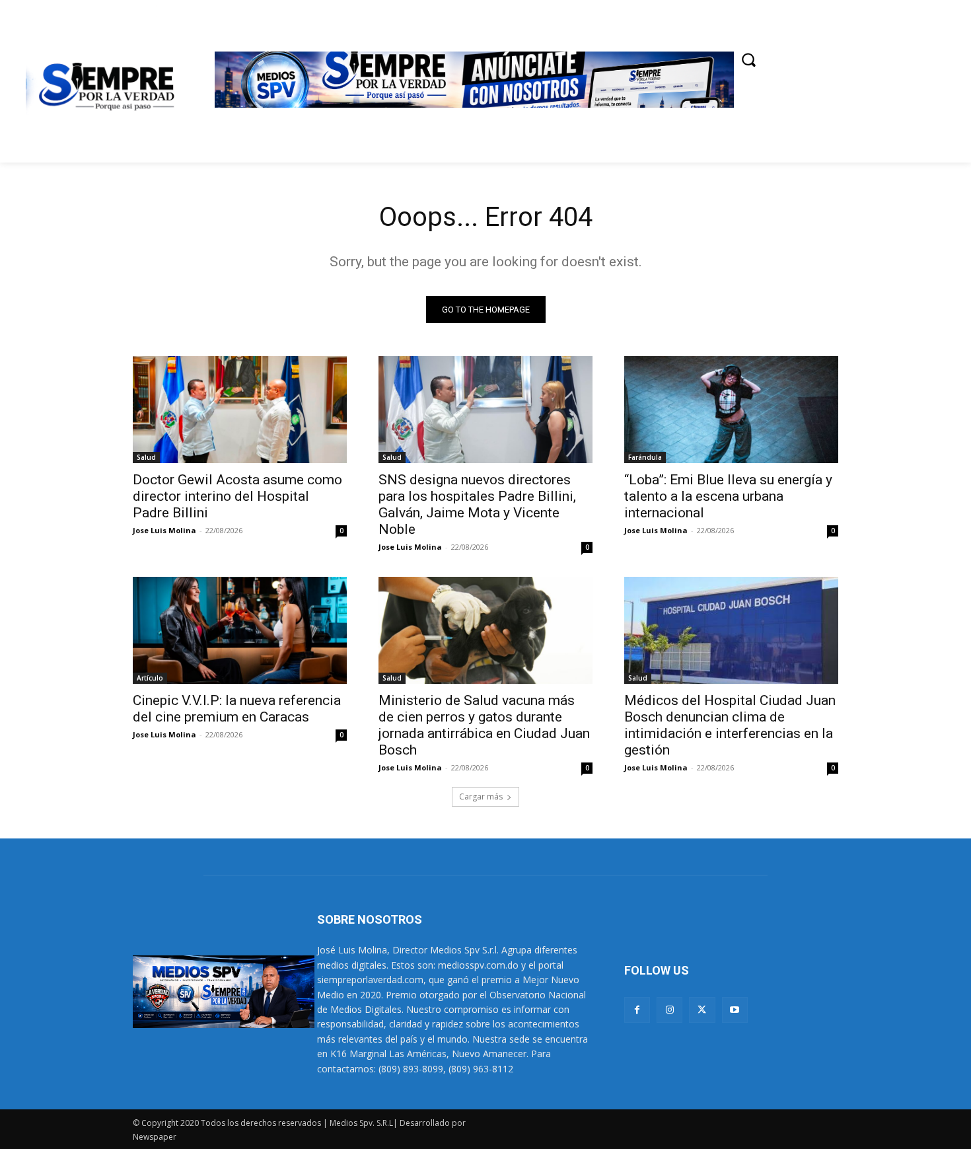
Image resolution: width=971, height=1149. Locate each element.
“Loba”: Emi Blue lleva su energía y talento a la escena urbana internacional (728, 496)
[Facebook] (637, 1010)
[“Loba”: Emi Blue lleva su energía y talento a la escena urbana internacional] (731, 409)
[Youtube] (735, 1010)
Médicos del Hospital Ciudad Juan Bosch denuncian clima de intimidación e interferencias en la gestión (730, 725)
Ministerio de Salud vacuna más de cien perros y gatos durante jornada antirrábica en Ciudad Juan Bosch (484, 725)
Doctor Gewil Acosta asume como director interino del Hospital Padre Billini (237, 496)
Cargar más (481, 796)
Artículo (150, 678)
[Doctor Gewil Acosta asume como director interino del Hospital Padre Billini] (240, 409)
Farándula (645, 457)
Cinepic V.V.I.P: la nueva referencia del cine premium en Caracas (237, 708)
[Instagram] (669, 1010)
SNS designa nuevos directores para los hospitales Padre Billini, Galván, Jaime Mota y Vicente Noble (477, 504)
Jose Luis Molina (164, 530)
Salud (146, 457)
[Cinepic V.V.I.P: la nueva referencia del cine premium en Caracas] (240, 630)
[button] (748, 59)
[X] (702, 1010)
